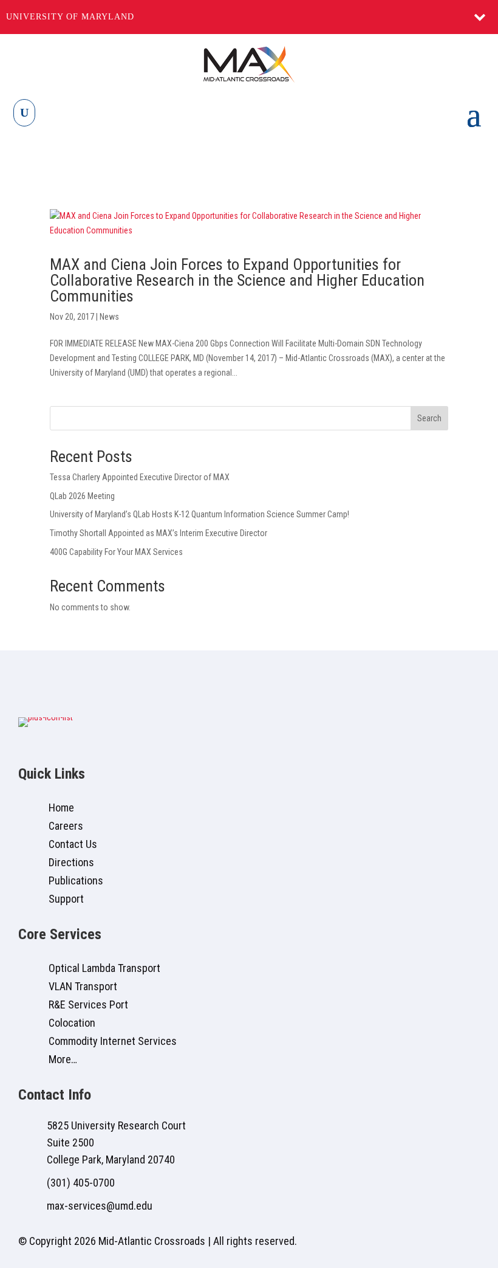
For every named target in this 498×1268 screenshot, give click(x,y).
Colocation (72, 1022)
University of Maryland (70, 16)
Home (61, 807)
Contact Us (73, 844)
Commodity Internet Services (113, 1041)
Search (429, 418)
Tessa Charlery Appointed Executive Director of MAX (140, 477)
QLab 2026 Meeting (82, 496)
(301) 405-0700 (81, 1182)
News (109, 317)
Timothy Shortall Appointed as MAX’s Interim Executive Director (158, 533)
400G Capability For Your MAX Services (116, 552)
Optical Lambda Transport (104, 968)
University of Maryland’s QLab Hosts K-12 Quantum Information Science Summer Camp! (199, 514)
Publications (76, 880)
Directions (71, 862)
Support (66, 898)
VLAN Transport (83, 986)
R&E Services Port (88, 1004)
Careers (66, 825)
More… (63, 1059)
